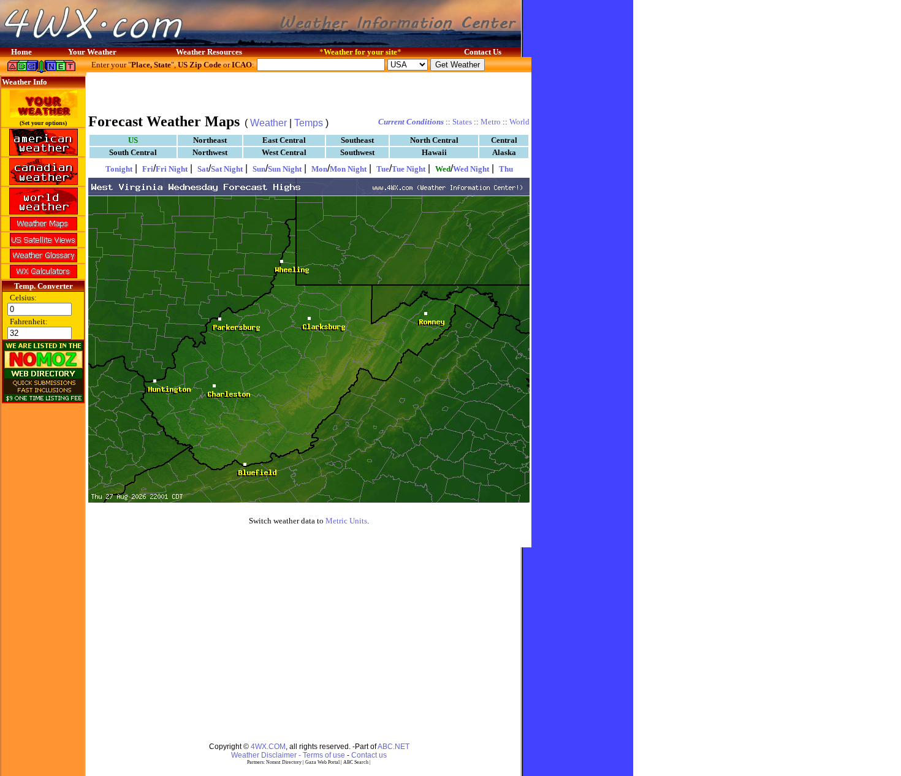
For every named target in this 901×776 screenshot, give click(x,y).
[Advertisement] (308, 92)
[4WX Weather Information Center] (122, 44)
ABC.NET (393, 746)
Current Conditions (411, 121)
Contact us (369, 755)
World (519, 121)
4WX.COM (268, 746)
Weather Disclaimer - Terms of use (288, 755)
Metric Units (346, 520)
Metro (491, 121)
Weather (268, 123)
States (462, 121)
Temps (308, 123)
